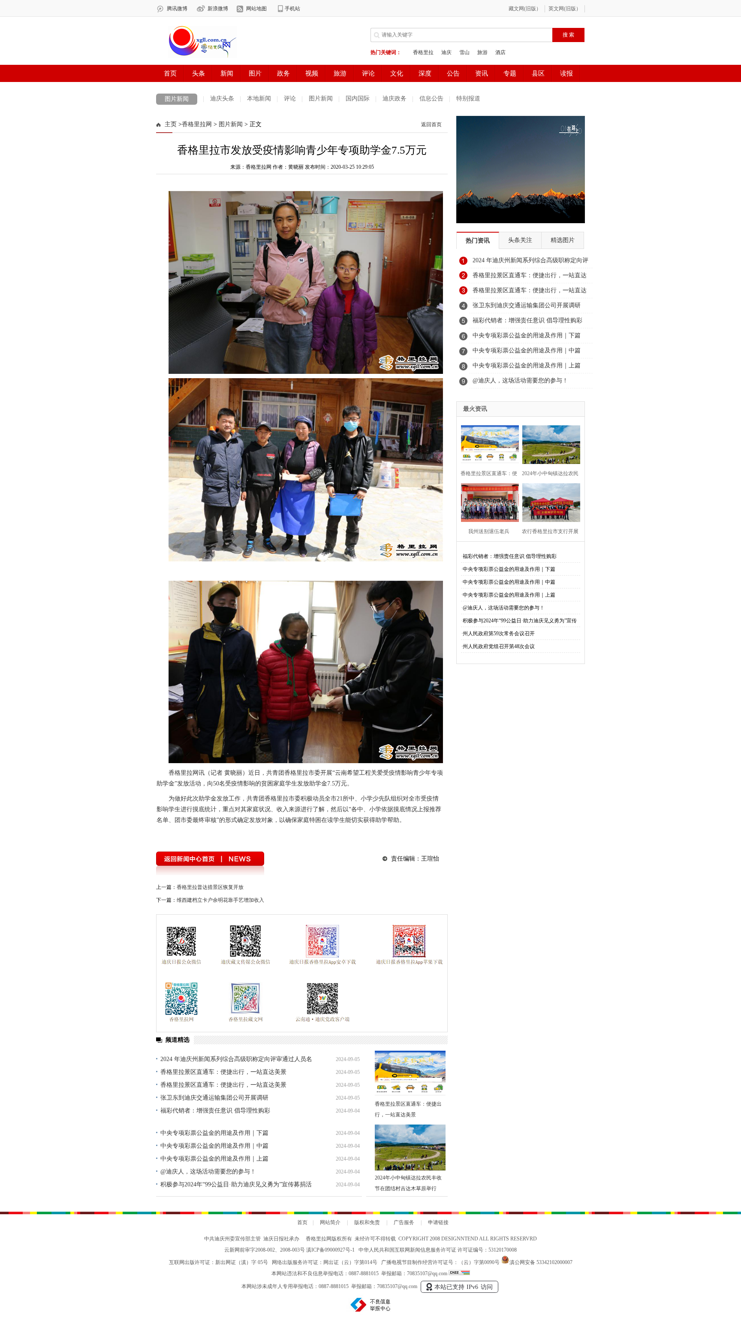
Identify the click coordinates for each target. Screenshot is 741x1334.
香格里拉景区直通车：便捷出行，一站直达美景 (223, 1072)
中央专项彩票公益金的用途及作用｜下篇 (214, 1133)
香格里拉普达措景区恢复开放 (210, 887)
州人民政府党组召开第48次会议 (499, 646)
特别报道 (468, 98)
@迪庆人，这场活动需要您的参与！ (208, 1171)
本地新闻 (259, 98)
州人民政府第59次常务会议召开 (499, 634)
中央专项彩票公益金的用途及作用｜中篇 (214, 1146)
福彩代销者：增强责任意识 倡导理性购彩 (215, 1110)
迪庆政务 (395, 98)
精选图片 (563, 240)
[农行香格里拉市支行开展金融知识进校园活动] (548, 501)
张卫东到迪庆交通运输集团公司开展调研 (214, 1097)
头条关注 (520, 240)
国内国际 (358, 98)
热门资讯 (478, 240)
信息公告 (431, 98)
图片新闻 (177, 99)
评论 (290, 98)
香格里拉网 (197, 124)
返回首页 (431, 124)
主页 (171, 124)
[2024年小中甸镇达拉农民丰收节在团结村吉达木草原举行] (410, 1147)
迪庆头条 (222, 98)
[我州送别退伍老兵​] (487, 501)
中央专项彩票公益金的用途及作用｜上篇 (214, 1158)
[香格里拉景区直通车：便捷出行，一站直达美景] (410, 1074)
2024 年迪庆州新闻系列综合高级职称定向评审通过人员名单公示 (530, 262)
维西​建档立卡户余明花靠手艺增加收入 (220, 900)
